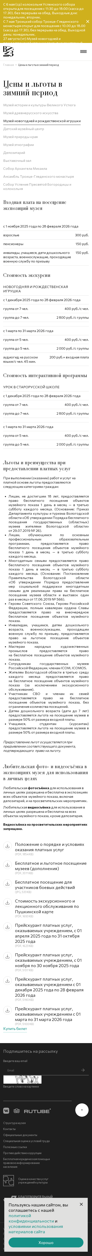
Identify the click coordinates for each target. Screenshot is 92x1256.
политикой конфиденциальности (32, 1218)
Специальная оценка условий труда (26, 1141)
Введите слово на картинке (21, 1086)
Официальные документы (20, 1135)
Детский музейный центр (23, 129)
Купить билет (15, 1028)
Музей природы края (20, 137)
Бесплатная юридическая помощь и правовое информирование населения (26, 1162)
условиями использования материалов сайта (36, 1229)
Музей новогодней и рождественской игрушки (42, 121)
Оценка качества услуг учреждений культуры (33, 1180)
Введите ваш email (15, 1061)
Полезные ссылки (15, 1147)
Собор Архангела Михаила (25, 168)
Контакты (9, 1129)
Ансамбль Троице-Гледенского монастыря (38, 176)
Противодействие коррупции (22, 1153)
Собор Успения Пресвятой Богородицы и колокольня (37, 186)
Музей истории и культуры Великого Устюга (39, 105)
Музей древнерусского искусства (30, 113)
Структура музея (14, 1123)
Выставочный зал (17, 160)
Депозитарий (14, 152)
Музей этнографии (18, 145)
